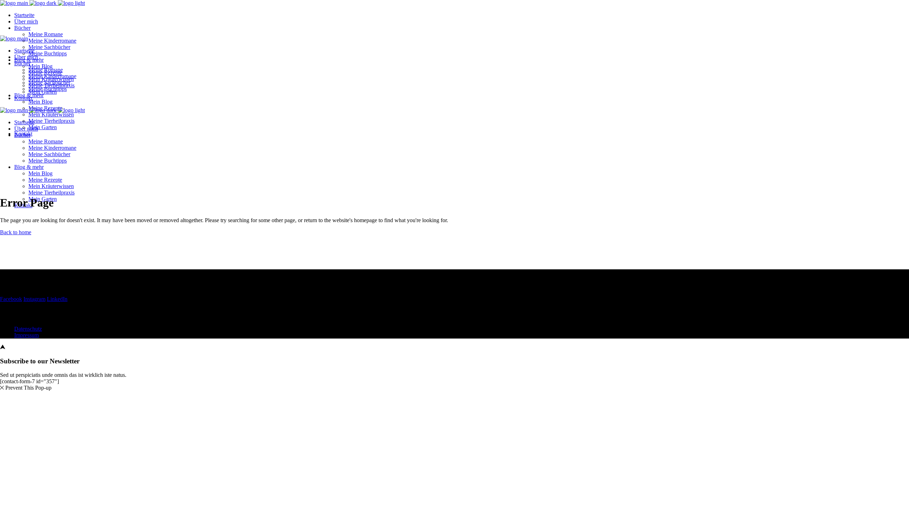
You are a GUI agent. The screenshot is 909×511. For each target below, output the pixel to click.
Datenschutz (28, 329)
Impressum (26, 335)
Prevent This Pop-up (28, 388)
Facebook (11, 299)
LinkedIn (57, 299)
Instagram (34, 299)
